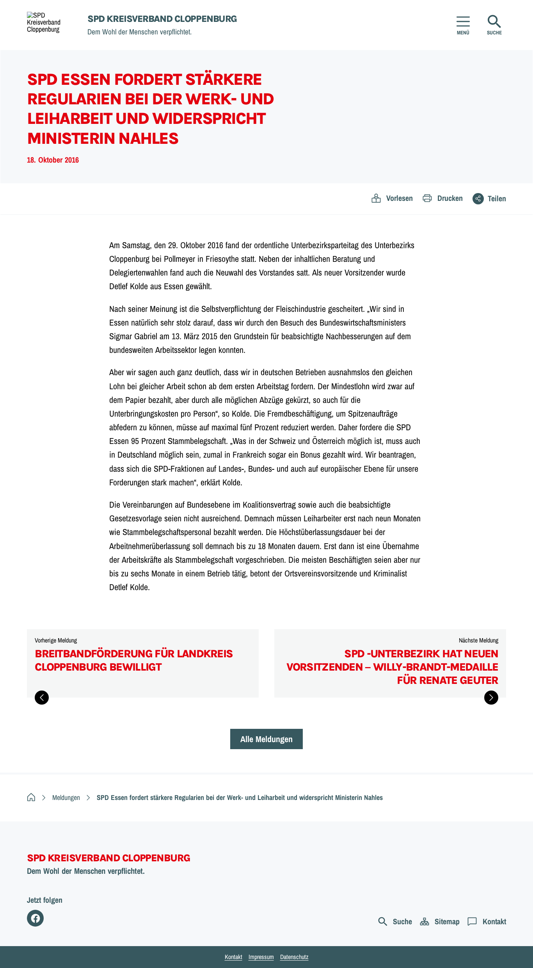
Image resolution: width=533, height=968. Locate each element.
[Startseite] (31, 797)
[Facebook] (35, 918)
